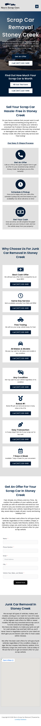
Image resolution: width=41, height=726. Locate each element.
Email (4, 556)
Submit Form (20, 583)
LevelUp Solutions (20, 719)
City (4, 564)
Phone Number (8, 547)
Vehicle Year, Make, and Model (13, 573)
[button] (37, 6)
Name (5, 538)
